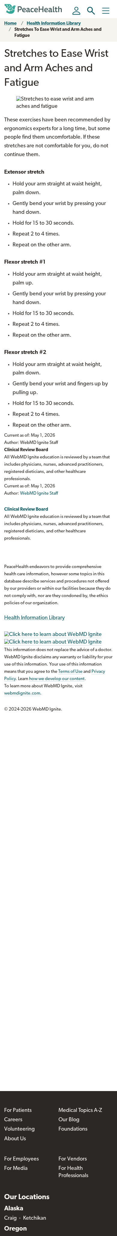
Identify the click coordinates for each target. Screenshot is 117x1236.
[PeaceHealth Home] (34, 9)
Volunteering (19, 1129)
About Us (15, 1139)
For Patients (18, 1110)
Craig (10, 1218)
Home (10, 23)
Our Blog (69, 1120)
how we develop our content (57, 679)
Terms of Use (70, 671)
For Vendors (72, 1159)
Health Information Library (54, 23)
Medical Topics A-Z (80, 1110)
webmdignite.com (22, 693)
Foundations (72, 1129)
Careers (13, 1120)
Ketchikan (34, 1218)
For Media (16, 1168)
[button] (91, 10)
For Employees (21, 1159)
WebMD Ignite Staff (39, 493)
